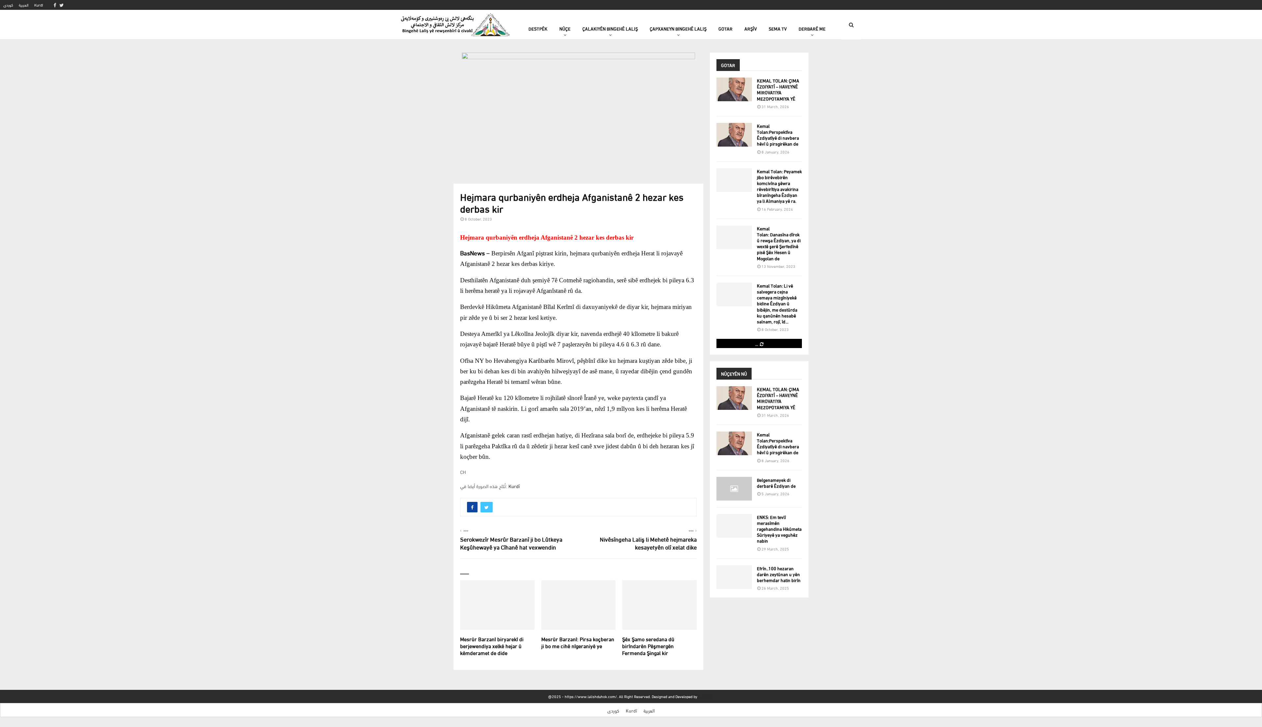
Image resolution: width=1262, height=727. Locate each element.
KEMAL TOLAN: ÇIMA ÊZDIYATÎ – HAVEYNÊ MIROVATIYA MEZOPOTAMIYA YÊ (778, 89)
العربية (24, 5)
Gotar (725, 28)
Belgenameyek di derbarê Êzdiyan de (776, 482)
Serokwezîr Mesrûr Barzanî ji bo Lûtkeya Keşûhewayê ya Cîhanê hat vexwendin (511, 542)
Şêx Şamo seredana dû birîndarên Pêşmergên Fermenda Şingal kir (648, 645)
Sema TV (778, 28)
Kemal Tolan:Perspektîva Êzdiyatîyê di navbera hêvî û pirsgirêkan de (778, 134)
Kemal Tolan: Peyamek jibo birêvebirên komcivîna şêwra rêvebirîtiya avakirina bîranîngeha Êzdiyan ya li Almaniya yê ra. (779, 186)
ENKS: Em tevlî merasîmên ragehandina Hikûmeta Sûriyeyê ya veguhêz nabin (779, 528)
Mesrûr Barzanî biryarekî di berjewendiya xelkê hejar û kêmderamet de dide (492, 645)
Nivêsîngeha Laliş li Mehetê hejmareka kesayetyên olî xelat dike (648, 542)
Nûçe (565, 28)
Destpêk (538, 28)
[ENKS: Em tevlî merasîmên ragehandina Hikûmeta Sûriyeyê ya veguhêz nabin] (734, 526)
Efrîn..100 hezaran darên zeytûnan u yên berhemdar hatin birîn (779, 574)
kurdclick (706, 696)
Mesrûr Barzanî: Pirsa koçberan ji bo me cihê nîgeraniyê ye (577, 642)
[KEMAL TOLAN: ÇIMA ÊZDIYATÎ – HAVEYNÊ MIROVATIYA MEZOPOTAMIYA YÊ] (734, 89)
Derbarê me (812, 28)
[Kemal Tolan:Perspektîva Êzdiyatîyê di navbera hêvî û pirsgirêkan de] (734, 135)
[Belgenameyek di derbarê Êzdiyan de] (734, 489)
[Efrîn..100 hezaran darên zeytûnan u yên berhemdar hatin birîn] (734, 577)
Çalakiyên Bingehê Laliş (610, 28)
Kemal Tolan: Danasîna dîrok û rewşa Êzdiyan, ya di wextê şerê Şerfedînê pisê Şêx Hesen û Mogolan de (779, 243)
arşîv (750, 28)
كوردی (8, 5)
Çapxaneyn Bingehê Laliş (678, 28)
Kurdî (38, 5)
